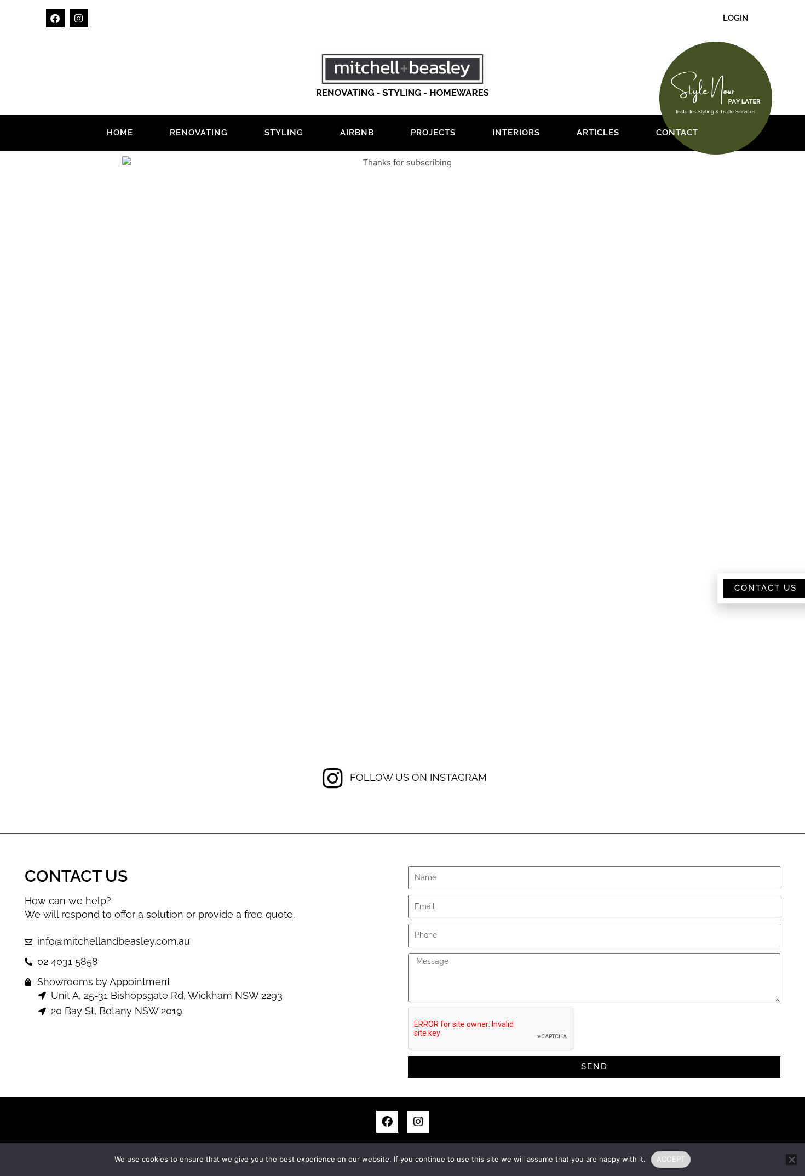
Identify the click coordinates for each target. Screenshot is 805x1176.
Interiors (516, 133)
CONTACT (677, 133)
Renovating (199, 133)
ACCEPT (671, 1159)
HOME (120, 133)
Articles (598, 133)
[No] (791, 1159)
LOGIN (736, 18)
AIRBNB (357, 133)
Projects (433, 133)
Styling (283, 133)
